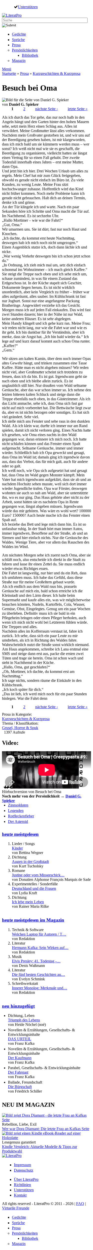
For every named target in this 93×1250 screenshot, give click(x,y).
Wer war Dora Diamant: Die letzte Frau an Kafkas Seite (45, 1129)
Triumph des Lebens (24, 1020)
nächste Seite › (46, 109)
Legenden (16, 810)
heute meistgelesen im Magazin (33, 920)
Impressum (22, 1165)
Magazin (19, 60)
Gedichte (19, 34)
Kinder (17, 848)
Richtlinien (22, 1185)
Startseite (9, 73)
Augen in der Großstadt (30, 861)
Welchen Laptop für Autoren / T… (39, 934)
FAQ (80, 1203)
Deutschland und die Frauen (34, 888)
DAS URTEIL (19, 1039)
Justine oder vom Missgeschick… (38, 875)
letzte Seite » (78, 109)
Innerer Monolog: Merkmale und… (39, 988)
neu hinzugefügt (18, 1006)
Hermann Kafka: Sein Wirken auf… (40, 948)
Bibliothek (30, 55)
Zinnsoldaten (18, 805)
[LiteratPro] (12, 15)
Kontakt (20, 1195)
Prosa (16, 45)
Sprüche (18, 40)
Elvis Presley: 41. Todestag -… (36, 961)
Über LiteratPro (26, 1179)
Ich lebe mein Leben (28, 902)
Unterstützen (28, 7)
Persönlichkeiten (25, 50)
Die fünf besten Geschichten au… (38, 974)
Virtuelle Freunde (15, 1208)
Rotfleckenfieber (21, 816)
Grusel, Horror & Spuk (20, 728)
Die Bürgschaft (20, 1087)
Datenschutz (23, 1170)
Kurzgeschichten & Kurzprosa (56, 73)
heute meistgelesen (20, 834)
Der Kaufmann (19, 1058)
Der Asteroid (18, 821)
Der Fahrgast (18, 1072)
